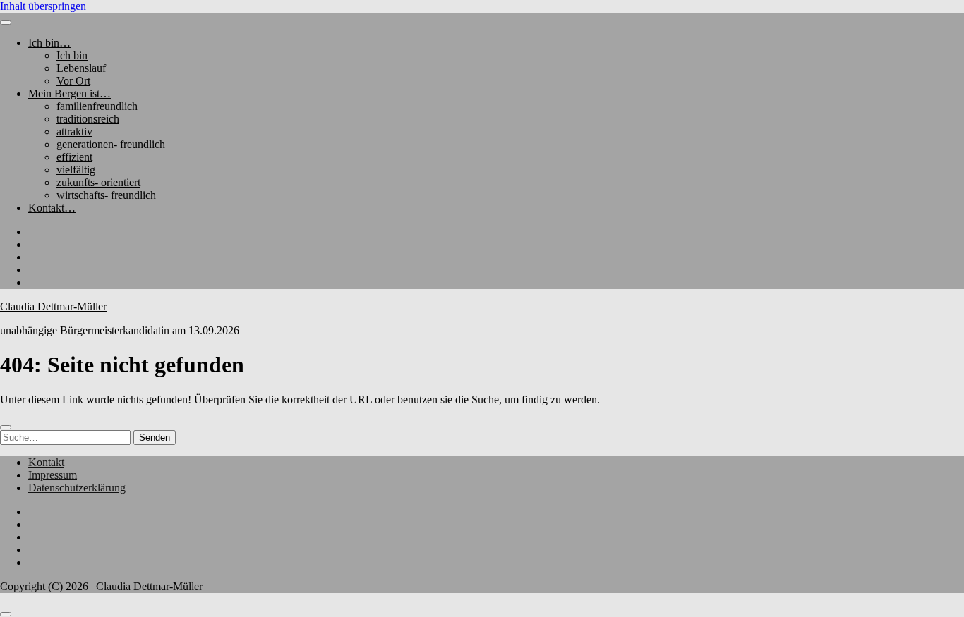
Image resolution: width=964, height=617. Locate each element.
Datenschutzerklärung (77, 488)
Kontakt (46, 462)
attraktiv (74, 132)
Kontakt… (52, 208)
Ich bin (72, 55)
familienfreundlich (97, 106)
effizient (74, 157)
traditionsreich (87, 119)
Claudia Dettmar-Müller (53, 306)
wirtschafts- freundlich (106, 195)
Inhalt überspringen (43, 6)
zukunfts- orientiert (98, 182)
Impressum (52, 475)
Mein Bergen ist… (69, 93)
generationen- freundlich (110, 144)
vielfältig (75, 170)
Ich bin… (49, 43)
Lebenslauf (81, 68)
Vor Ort (73, 81)
